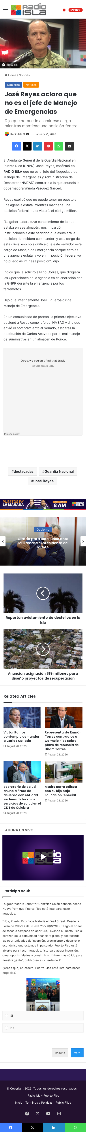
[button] (43, 994)
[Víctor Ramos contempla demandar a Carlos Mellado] (22, 717)
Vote (77, 1053)
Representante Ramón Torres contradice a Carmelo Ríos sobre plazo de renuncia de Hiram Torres (63, 740)
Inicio (18, 1102)
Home (11, 75)
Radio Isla (16, 134)
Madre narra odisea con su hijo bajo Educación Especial (61, 791)
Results (60, 1053)
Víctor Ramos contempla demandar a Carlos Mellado (21, 736)
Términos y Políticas (38, 1102)
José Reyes (44, 481)
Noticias (24, 75)
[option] (43, 541)
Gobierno (13, 84)
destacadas (24, 471)
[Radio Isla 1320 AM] (28, 9)
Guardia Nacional (59, 471)
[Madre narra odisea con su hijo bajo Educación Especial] (63, 771)
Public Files (63, 1102)
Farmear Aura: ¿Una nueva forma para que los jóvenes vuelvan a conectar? (43, 542)
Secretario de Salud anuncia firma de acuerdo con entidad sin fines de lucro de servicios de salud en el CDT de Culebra (22, 797)
